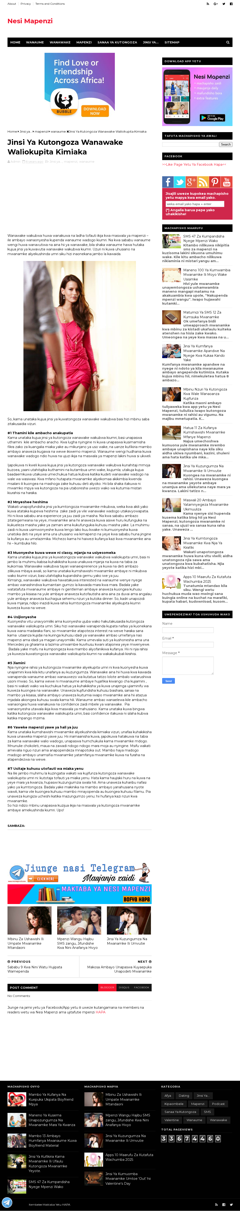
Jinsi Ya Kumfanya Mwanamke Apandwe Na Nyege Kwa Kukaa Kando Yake (204, 353)
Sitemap (172, 42)
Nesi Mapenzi (30, 21)
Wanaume (35, 42)
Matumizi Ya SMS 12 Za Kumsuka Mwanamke (202, 314)
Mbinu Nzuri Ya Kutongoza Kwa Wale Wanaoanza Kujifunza (205, 394)
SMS (207, 1112)
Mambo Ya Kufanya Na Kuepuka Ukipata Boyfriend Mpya (51, 1099)
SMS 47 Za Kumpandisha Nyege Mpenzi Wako (203, 238)
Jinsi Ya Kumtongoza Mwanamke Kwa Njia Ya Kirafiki (202, 543)
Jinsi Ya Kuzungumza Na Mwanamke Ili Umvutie (127, 941)
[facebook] (231, 4)
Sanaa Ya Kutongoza (117, 42)
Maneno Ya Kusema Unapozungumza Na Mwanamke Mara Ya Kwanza (52, 1120)
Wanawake (60, 42)
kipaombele (174, 1104)
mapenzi (70, 161)
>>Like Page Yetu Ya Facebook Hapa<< (194, 164)
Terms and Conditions (50, 3)
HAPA (100, 1012)
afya (168, 1095)
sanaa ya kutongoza (180, 1112)
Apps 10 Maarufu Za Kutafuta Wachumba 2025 (207, 579)
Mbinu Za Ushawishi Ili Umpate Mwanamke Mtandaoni (26, 943)
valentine (172, 1120)
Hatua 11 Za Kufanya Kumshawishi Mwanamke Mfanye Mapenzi (204, 432)
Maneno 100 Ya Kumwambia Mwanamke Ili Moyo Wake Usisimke (206, 274)
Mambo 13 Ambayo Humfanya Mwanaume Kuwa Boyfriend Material (53, 1141)
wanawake (218, 1120)
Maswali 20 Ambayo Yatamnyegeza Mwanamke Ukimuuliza (206, 504)
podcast (218, 1104)
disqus (124, 987)
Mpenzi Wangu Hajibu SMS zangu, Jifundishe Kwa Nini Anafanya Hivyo (77, 943)
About (12, 3)
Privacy (26, 3)
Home (15, 42)
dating (184, 1095)
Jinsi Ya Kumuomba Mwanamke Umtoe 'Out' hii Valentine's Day (128, 1179)
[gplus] (216, 4)
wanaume (86, 161)
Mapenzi (84, 42)
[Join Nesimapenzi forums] (7, 1203)
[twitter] (223, 4)
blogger (107, 987)
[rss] (208, 4)
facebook (141, 987)
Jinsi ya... (151, 42)
